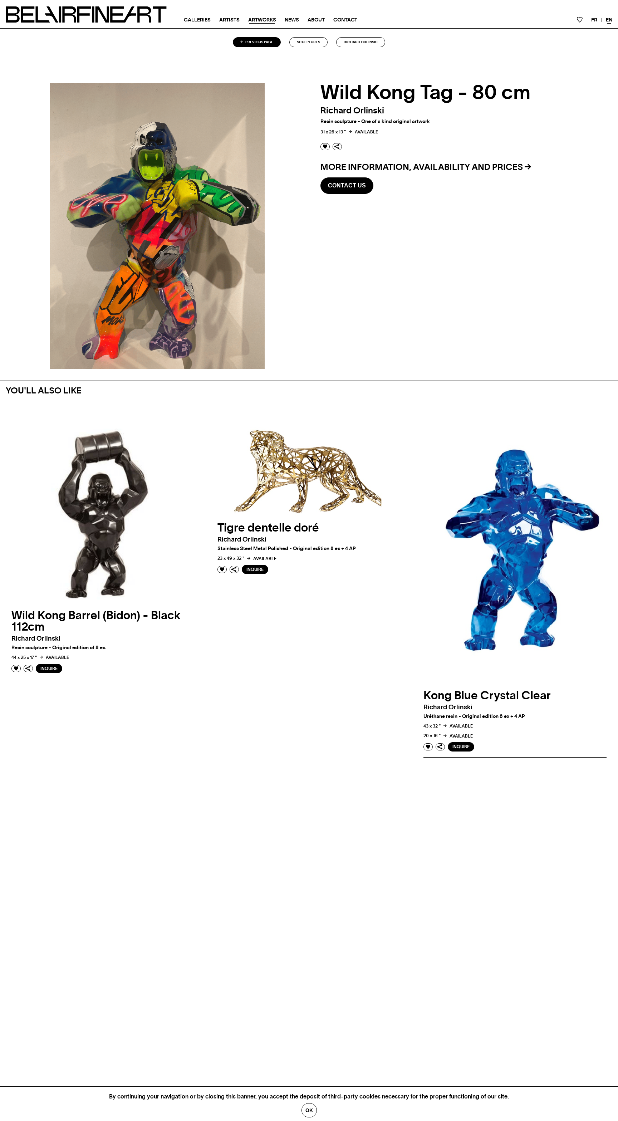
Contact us (347, 185)
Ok (309, 1110)
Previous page (259, 42)
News (292, 20)
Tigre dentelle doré (268, 528)
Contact (345, 20)
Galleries (197, 20)
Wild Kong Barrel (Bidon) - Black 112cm (96, 621)
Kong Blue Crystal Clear (487, 695)
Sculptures (308, 42)
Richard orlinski (361, 42)
